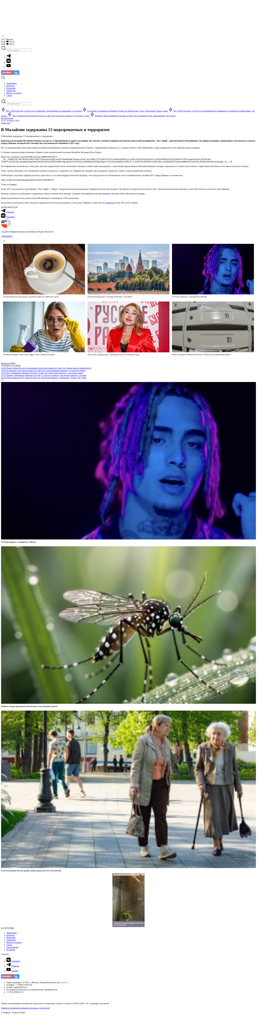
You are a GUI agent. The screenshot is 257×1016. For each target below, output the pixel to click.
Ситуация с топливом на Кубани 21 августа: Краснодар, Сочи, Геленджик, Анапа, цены (127, 111)
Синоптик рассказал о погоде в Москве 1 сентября (110, 297)
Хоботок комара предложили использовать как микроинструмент (29, 706)
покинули (110, 203)
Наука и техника (14, 942)
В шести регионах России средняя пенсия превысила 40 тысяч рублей (31, 871)
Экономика (11, 933)
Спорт (9, 945)
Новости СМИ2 (8, 363)
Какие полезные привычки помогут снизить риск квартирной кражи (201, 354)
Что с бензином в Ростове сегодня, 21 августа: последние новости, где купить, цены (51, 116)
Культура (10, 935)
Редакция (10, 950)
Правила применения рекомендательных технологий (25, 1008)
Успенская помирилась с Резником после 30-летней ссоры (113, 355)
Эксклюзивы (12, 947)
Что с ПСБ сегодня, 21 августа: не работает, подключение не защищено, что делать (43, 111)
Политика (11, 937)
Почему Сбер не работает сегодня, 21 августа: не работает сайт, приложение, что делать (134, 116)
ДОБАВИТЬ (7, 236)
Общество (5, 123)
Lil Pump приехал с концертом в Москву (189, 297)
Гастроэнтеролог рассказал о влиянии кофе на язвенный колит (31, 297)
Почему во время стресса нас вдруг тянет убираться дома (28, 354)
